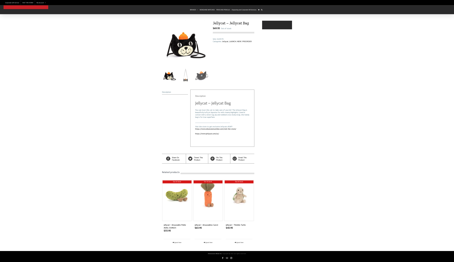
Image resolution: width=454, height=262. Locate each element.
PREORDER (247, 41)
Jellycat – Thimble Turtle (236, 225)
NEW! (239, 41)
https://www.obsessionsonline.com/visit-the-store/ (215, 129)
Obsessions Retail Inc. (215, 253)
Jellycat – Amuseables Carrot (206, 225)
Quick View (177, 242)
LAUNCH (232, 41)
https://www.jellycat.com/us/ (207, 133)
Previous (164, 44)
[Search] (261, 9)
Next (207, 44)
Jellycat (225, 41)
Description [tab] (166, 92)
